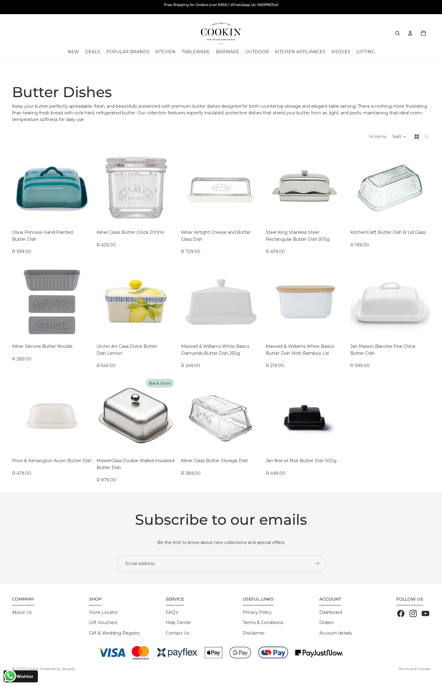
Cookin (32, 668)
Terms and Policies (414, 668)
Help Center (178, 622)
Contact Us (177, 633)
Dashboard (330, 612)
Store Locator (103, 612)
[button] (399, 136)
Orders (326, 622)
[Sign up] (317, 563)
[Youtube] (425, 613)
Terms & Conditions (263, 622)
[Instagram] (413, 613)
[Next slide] (83, 187)
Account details (335, 633)
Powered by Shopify (57, 668)
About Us (22, 612)
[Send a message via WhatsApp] (10, 676)
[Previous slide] (21, 187)
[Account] (410, 33)
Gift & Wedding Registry (114, 633)
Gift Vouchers (103, 622)
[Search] (397, 33)
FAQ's (172, 612)
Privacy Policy (257, 612)
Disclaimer (254, 633)
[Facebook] (400, 613)
